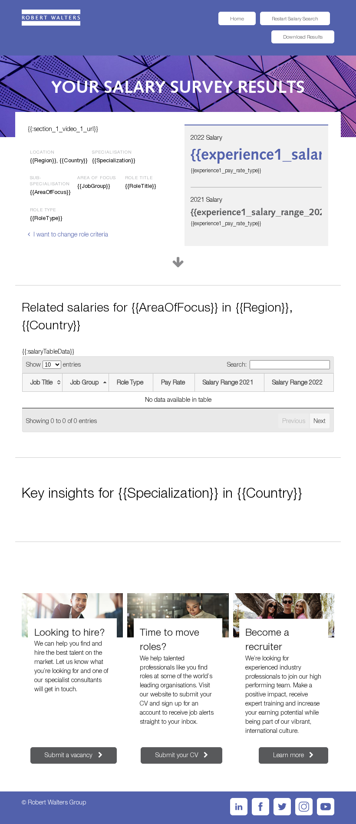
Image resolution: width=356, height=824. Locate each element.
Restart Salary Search (295, 18)
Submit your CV (176, 754)
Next (319, 420)
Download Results (303, 36)
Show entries (53, 364)
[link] (51, 18)
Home (237, 18)
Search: (237, 364)
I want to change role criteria (70, 234)
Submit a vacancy (68, 754)
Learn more (288, 754)
